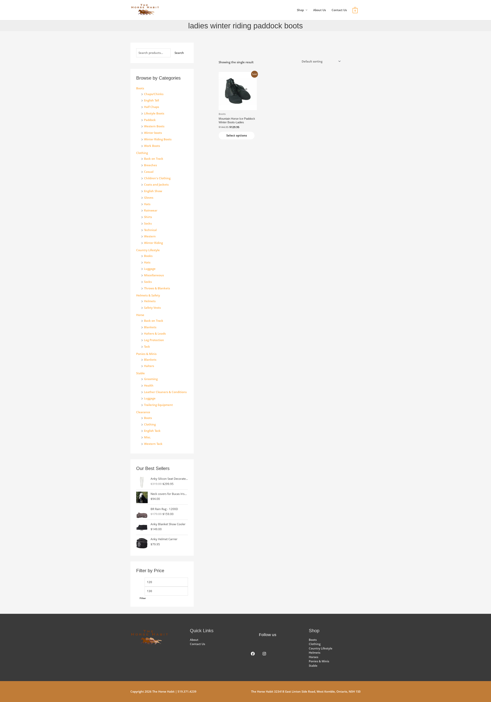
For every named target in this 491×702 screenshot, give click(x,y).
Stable (140, 373)
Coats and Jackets (156, 184)
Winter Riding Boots (157, 139)
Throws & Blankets (157, 288)
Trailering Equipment (158, 405)
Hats (147, 204)
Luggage (150, 269)
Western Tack (153, 444)
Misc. (147, 437)
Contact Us (339, 10)
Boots (140, 88)
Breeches (150, 165)
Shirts (148, 217)
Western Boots (154, 126)
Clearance (143, 412)
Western (150, 236)
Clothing (150, 424)
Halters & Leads (155, 333)
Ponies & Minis (146, 354)
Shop (300, 10)
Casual (148, 172)
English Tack (152, 431)
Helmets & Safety (148, 295)
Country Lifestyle (148, 250)
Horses (313, 657)
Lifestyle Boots (154, 113)
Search (179, 53)
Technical (150, 230)
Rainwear (150, 210)
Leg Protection (154, 340)
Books (148, 256)
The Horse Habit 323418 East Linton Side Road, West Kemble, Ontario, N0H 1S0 (306, 691)
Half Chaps (151, 107)
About (194, 640)
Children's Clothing (157, 178)
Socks (148, 223)
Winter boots (153, 133)
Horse (140, 315)
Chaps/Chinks (153, 94)
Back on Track (153, 158)
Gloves (148, 197)
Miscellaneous (154, 275)
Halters (149, 366)
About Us (319, 10)
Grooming (151, 379)
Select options (236, 135)
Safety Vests (152, 307)
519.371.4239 (187, 691)
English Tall (151, 100)
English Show (153, 191)
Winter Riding (153, 243)
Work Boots (152, 146)
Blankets (150, 327)
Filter (143, 598)
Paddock (150, 120)
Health (148, 385)
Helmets (150, 301)
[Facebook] (252, 653)
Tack (147, 346)
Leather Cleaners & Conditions (165, 392)
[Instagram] (264, 653)
